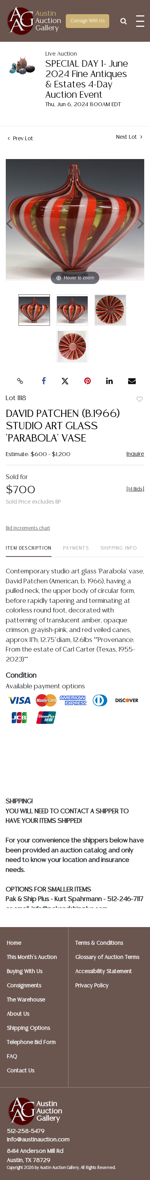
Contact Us (20, 1070)
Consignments (24, 985)
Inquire (135, 454)
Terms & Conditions (99, 943)
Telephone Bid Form (31, 1042)
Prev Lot (22, 138)
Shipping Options (28, 1028)
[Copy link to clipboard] (20, 381)
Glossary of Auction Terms (107, 957)
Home (14, 943)
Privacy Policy (91, 985)
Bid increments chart (28, 528)
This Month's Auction (32, 957)
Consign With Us (87, 21)
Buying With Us (24, 971)
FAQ (12, 1056)
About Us (18, 1014)
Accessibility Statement (103, 971)
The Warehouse (26, 1000)
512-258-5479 (26, 1131)
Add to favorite (139, 400)
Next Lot (127, 137)
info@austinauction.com (38, 1139)
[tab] (29, 551)
